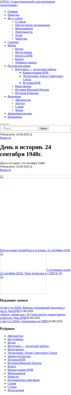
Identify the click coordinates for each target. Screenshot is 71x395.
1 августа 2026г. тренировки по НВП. (24, 321)
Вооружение (16, 349)
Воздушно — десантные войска (28, 346)
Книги (12, 366)
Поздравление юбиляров (24, 380)
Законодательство (19, 356)
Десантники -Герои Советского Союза (32, 352)
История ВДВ (16, 359)
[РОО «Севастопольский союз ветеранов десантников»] (35, 5)
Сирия (12, 383)
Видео (12, 342)
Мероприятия (16, 373)
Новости (5, 137)
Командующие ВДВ (20, 369)
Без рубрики (15, 339)
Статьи (12, 386)
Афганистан (15, 335)
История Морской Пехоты (24, 363)
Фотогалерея (16, 390)
